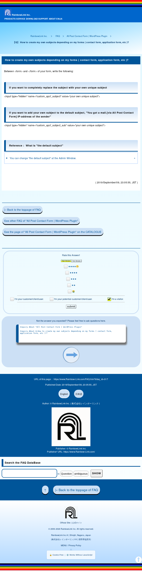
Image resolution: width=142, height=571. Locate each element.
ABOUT (52, 18)
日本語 (78, 394)
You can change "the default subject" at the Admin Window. (43, 158)
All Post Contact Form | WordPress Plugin (87, 35)
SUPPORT (43, 18)
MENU (64, 545)
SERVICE (20, 18)
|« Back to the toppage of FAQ (22, 209)
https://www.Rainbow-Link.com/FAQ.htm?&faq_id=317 (81, 379)
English (64, 394)
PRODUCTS (10, 18)
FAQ (58, 35)
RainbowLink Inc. (21, 14)
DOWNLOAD (32, 18)
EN (57, 18)
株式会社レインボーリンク (63, 539)
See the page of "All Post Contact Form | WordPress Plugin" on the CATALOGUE (53, 232)
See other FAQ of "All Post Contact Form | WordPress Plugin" (41, 220)
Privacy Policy (75, 545)
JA (61, 18)
